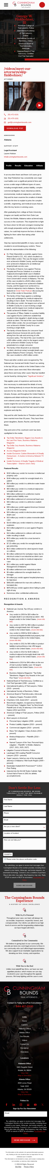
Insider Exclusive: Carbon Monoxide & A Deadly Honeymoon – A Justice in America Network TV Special (25, 455)
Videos (24, 1040)
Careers (24, 1025)
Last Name (8, 806)
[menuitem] (18, 1167)
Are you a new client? (12, 826)
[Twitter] (42, 1104)
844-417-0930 (24, 1006)
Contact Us (24, 1044)
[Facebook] (6, 1104)
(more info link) (37, 630)
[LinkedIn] (13, 1104)
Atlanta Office (24, 1033)
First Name (8, 800)
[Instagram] (21, 1104)
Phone (6, 813)
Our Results (24, 1036)
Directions (24, 1052)
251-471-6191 (13, 115)
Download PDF (15, 128)
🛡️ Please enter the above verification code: (20, 859)
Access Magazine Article (16, 451)
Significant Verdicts (35, 376)
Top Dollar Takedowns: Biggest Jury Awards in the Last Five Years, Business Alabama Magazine (25, 440)
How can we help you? (12, 840)
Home (24, 1021)
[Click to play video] (39, 105)
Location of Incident (11, 833)
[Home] (23, 5)
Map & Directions (24, 1075)
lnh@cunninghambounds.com (15, 157)
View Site (24, 1073)
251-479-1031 (13, 118)
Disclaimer (24, 1048)
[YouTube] (35, 1104)
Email (6, 820)
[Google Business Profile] (28, 1104)
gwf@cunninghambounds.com (19, 122)
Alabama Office (25, 1029)
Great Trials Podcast (24, 291)
